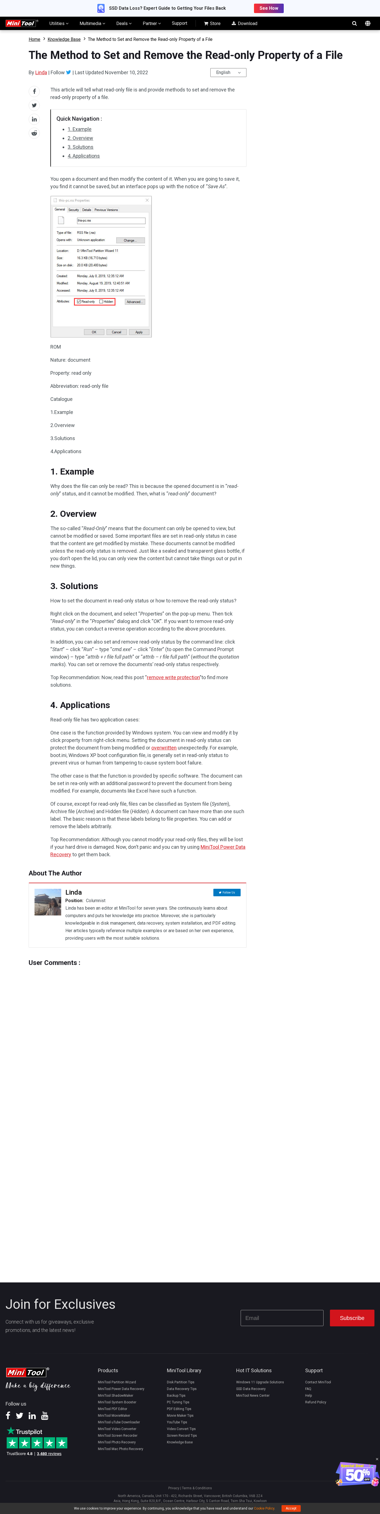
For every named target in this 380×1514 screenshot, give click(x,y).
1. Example (80, 129)
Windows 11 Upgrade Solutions (260, 1382)
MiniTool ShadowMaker (115, 1396)
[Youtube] (44, 1417)
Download (247, 23)
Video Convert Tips (181, 1429)
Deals (122, 23)
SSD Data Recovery (251, 1389)
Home (34, 39)
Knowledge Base (64, 39)
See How (269, 8)
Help (308, 1396)
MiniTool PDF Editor (112, 1409)
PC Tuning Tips (178, 1402)
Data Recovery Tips (182, 1389)
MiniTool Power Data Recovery (121, 1389)
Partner (150, 23)
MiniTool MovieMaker (114, 1416)
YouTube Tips (177, 1422)
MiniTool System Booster (117, 1402)
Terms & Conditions (197, 1488)
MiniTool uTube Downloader (119, 1422)
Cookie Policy (264, 1508)
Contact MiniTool (318, 1382)
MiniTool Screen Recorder (117, 1436)
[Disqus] (137, 1036)
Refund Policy (315, 1402)
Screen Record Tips (182, 1436)
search (354, 23)
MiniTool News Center (253, 1396)
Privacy (173, 1488)
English (223, 72)
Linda (41, 72)
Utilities (58, 23)
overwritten (164, 748)
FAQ (308, 1389)
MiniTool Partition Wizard (117, 1382)
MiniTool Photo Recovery (117, 1442)
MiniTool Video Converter (117, 1429)
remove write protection (173, 677)
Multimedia (91, 23)
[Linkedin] (32, 1417)
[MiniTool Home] (22, 23)
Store (215, 23)
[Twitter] (68, 72)
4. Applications (84, 156)
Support (179, 23)
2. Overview (80, 138)
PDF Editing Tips (179, 1409)
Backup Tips (176, 1396)
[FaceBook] (8, 1417)
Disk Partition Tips (180, 1382)
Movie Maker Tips (180, 1416)
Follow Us (229, 892)
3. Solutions (80, 147)
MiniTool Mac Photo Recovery (120, 1449)
